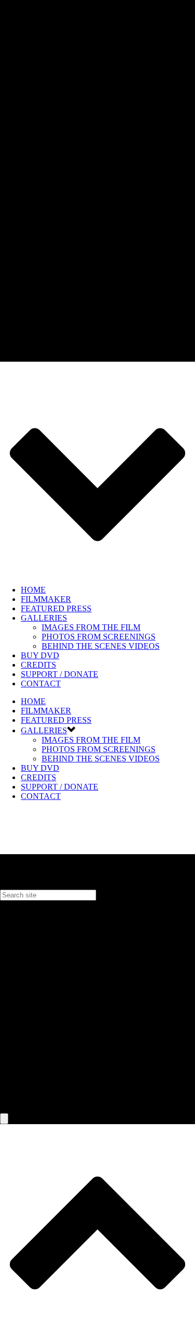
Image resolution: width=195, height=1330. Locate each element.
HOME (33, 589)
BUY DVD (40, 655)
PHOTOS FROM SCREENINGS (98, 636)
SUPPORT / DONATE (59, 674)
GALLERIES (44, 617)
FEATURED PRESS (56, 608)
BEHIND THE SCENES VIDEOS (101, 646)
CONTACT (41, 683)
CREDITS (38, 664)
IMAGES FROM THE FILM (91, 627)
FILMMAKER (46, 599)
